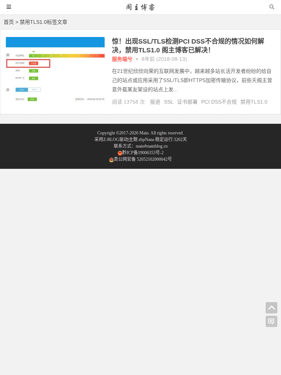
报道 (155, 102)
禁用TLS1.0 (253, 102)
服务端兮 (122, 59)
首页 (9, 22)
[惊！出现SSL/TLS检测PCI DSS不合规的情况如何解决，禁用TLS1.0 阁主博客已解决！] (55, 101)
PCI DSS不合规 (219, 102)
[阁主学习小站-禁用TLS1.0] (140, 10)
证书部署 (187, 102)
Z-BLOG (111, 139)
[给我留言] (271, 321)
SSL (168, 102)
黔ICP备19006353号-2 (143, 152)
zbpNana (146, 139)
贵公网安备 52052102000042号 (143, 159)
